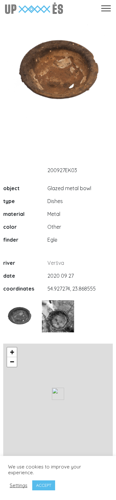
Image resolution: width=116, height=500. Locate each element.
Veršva (55, 263)
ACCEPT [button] (43, 485)
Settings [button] (18, 485)
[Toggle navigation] (106, 8)
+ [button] (12, 352)
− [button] (12, 362)
